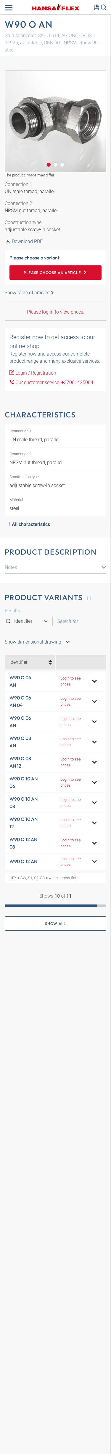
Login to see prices (70, 681)
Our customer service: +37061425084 (53, 382)
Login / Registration (35, 373)
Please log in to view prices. (55, 312)
